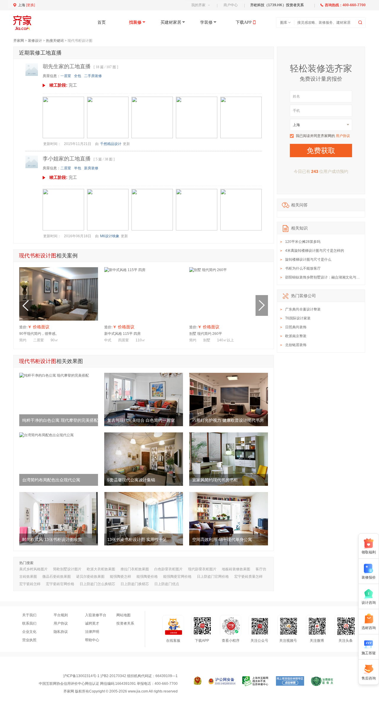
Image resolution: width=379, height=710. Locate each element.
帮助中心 (92, 640)
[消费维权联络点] (322, 681)
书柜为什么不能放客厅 (303, 268)
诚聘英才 (92, 623)
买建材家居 (170, 22)
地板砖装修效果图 (236, 569)
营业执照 (29, 640)
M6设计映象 (109, 236)
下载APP (244, 22)
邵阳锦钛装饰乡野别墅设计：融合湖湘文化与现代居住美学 (331, 277)
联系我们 (29, 623)
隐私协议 (61, 632)
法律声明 (92, 632)
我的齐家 (198, 5)
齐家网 (18, 41)
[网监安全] (221, 681)
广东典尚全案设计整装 (303, 309)
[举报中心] (255, 681)
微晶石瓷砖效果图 (56, 576)
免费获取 (321, 151)
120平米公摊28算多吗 (302, 242)
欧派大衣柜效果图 (101, 569)
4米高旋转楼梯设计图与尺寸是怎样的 (314, 251)
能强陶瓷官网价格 (177, 576)
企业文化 (29, 632)
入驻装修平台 (95, 615)
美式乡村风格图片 (33, 569)
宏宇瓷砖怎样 (30, 584)
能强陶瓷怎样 (120, 576)
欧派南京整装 (295, 336)
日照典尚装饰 (295, 327)
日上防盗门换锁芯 (135, 584)
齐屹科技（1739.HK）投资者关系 (277, 5)
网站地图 (123, 615)
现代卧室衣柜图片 (202, 569)
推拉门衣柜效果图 (135, 569)
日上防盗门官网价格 (213, 576)
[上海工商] (198, 681)
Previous (25, 305)
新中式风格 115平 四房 (122, 334)
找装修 (135, 22)
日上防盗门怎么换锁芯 (97, 584)
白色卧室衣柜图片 (168, 569)
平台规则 (61, 615)
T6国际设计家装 (298, 318)
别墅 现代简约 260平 (205, 334)
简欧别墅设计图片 (67, 569)
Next (262, 305)
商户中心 (231, 5)
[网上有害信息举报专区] (290, 681)
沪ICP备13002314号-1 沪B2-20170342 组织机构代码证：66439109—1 (120, 676)
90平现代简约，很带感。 (39, 334)
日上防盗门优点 (166, 584)
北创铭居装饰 (295, 345)
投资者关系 (125, 623)
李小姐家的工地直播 (67, 159)
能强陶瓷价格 (147, 576)
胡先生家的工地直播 (67, 66)
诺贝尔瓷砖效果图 (90, 576)
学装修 (206, 22)
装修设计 (35, 41)
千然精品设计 (110, 144)
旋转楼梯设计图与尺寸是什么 (308, 259)
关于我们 (29, 615)
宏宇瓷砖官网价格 (60, 584)
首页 (101, 22)
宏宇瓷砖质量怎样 (248, 576)
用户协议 (343, 136)
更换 (30, 5)
